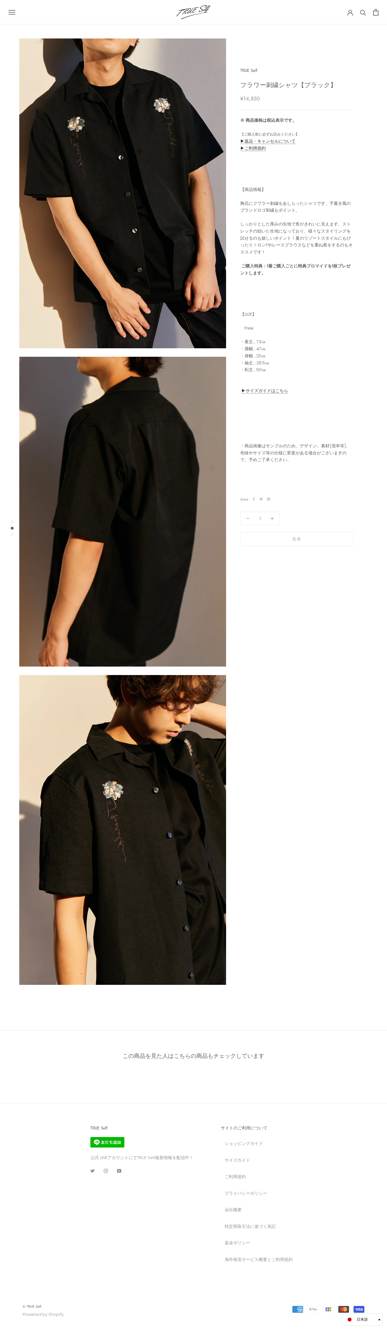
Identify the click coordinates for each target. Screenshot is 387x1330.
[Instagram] (106, 1170)
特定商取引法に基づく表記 (250, 1226)
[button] (362, 1319)
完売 (296, 539)
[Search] (363, 12)
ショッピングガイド (244, 1143)
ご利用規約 (235, 1176)
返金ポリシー (237, 1243)
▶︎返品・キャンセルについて (267, 141)
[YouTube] (119, 1170)
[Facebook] (254, 499)
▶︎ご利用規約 (253, 148)
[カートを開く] (376, 12)
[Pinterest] (268, 499)
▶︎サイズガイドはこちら (264, 391)
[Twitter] (261, 499)
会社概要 (233, 1210)
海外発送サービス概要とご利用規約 (259, 1259)
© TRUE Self (32, 1306)
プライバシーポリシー (246, 1193)
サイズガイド (237, 1160)
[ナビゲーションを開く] (11, 12)
